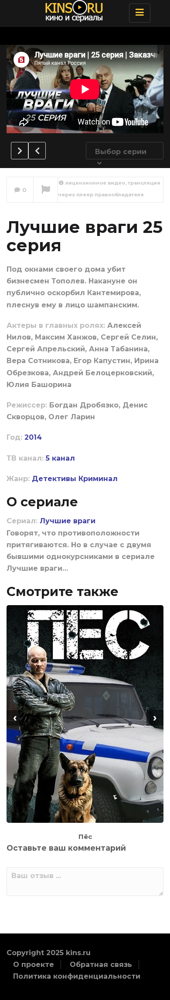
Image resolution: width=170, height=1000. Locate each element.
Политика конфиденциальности (76, 976)
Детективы (54, 479)
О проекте (33, 964)
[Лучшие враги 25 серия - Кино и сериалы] (82, 11)
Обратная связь (101, 964)
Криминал (98, 479)
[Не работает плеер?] (45, 190)
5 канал (60, 458)
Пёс (85, 836)
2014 (33, 437)
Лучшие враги (67, 521)
